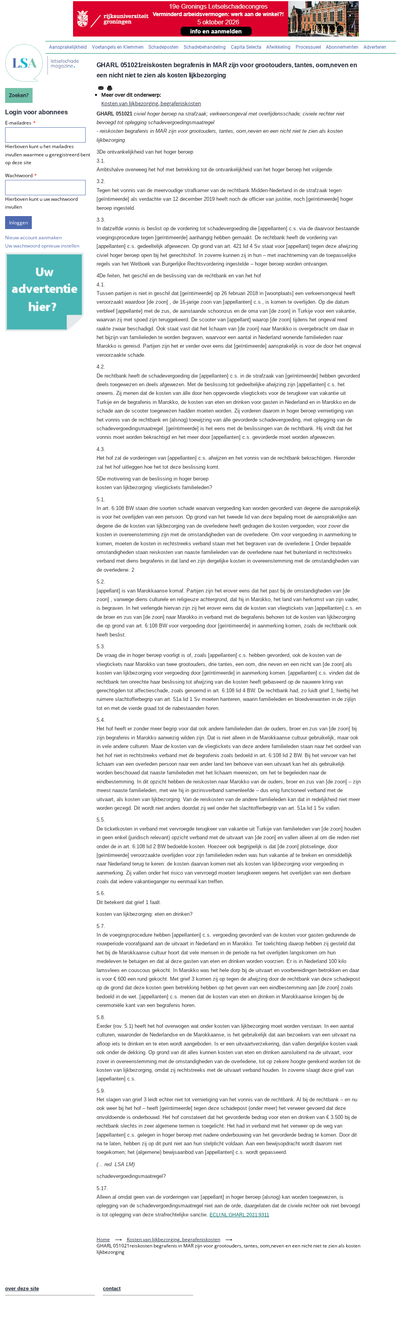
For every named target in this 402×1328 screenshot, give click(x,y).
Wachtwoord (19, 175)
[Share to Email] (101, 88)
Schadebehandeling (205, 47)
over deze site (22, 1288)
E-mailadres (18, 122)
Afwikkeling (278, 47)
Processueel (308, 47)
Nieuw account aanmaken (33, 237)
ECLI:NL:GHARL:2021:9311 (239, 1215)
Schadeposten (163, 47)
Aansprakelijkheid (68, 47)
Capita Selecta (246, 47)
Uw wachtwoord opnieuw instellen (42, 245)
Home (103, 1239)
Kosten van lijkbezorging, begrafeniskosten (151, 103)
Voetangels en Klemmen (118, 47)
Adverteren (375, 47)
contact (112, 1288)
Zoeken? (19, 95)
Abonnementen (342, 47)
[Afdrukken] (109, 88)
